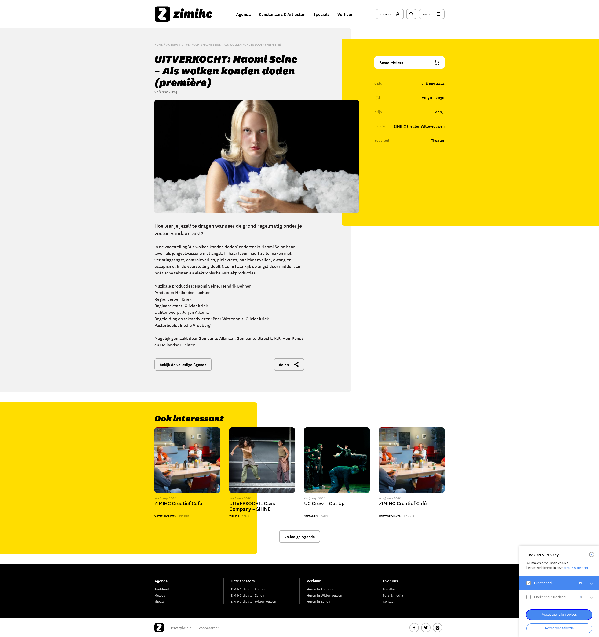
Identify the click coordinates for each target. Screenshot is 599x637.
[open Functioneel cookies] (591, 583)
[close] (591, 554)
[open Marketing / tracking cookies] (591, 597)
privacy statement (576, 568)
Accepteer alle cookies (559, 615)
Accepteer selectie (559, 628)
